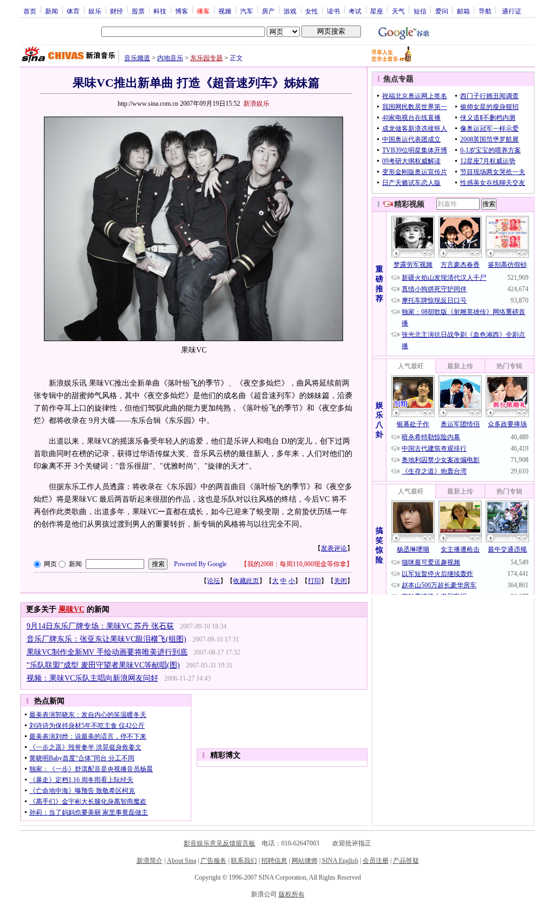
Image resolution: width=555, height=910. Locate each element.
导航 (485, 11)
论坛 (213, 581)
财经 (116, 11)
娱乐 (94, 11)
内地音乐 (170, 58)
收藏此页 (246, 581)
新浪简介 (150, 860)
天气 (398, 11)
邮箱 (463, 11)
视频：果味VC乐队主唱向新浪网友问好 (92, 678)
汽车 (246, 11)
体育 (73, 11)
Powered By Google (200, 564)
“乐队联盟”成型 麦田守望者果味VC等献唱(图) (103, 665)
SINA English (340, 860)
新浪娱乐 (256, 103)
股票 (138, 11)
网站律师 (305, 860)
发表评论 (334, 548)
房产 (268, 11)
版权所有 (292, 894)
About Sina (181, 860)
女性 (311, 11)
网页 (50, 564)
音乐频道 (137, 58)
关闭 (340, 581)
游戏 (289, 11)
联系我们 (244, 860)
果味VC (72, 609)
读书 (333, 11)
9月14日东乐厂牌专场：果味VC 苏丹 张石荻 (100, 626)
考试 (355, 11)
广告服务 (214, 860)
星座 (376, 11)
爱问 (441, 11)
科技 (159, 11)
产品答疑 (406, 860)
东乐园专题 (206, 58)
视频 (224, 11)
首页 (29, 11)
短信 (420, 11)
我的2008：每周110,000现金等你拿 (296, 564)
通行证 (511, 11)
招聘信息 (274, 860)
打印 (314, 581)
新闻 (51, 11)
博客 (181, 11)
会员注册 (376, 860)
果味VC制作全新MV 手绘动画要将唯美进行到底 (107, 652)
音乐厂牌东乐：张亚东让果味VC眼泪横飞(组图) (106, 639)
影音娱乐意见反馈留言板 (219, 843)
